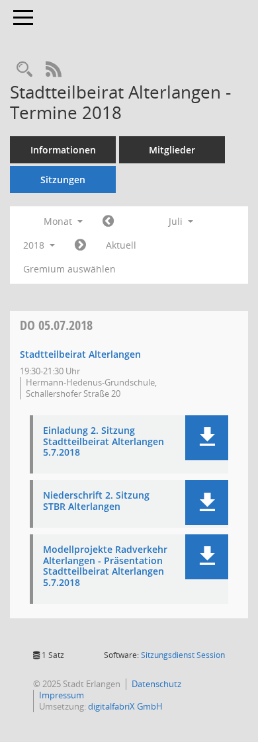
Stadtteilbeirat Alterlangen (80, 354)
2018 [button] (35, 245)
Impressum (61, 695)
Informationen (63, 150)
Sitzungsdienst (183, 655)
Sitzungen (62, 179)
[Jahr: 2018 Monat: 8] (80, 245)
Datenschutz (156, 684)
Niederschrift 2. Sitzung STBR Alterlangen (96, 501)
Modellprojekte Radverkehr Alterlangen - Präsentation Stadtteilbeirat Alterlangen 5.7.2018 (105, 566)
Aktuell (121, 245)
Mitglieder (172, 150)
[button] (206, 437)
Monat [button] (59, 221)
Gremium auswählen (69, 269)
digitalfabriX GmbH (125, 706)
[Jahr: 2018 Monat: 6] (108, 221)
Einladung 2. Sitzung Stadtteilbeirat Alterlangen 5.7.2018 (103, 441)
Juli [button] (177, 221)
